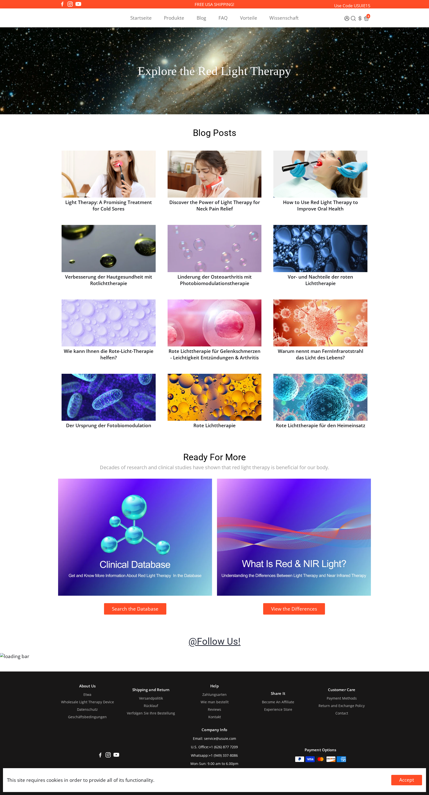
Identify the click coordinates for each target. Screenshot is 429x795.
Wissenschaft (284, 18)
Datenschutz (87, 709)
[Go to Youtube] (78, 4)
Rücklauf (151, 706)
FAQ (223, 18)
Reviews (214, 709)
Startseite (141, 18)
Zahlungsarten (214, 694)
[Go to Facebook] (62, 4)
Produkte (174, 18)
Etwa (87, 694)
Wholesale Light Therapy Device (87, 702)
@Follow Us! (214, 641)
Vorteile (248, 18)
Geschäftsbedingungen (87, 717)
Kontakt (214, 717)
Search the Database (135, 609)
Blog (201, 18)
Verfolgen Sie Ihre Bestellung (151, 713)
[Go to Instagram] (70, 4)
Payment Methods (342, 698)
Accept (406, 780)
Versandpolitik (151, 698)
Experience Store (278, 709)
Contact (341, 713)
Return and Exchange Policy (342, 706)
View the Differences (294, 609)
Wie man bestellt (215, 702)
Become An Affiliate (278, 702)
